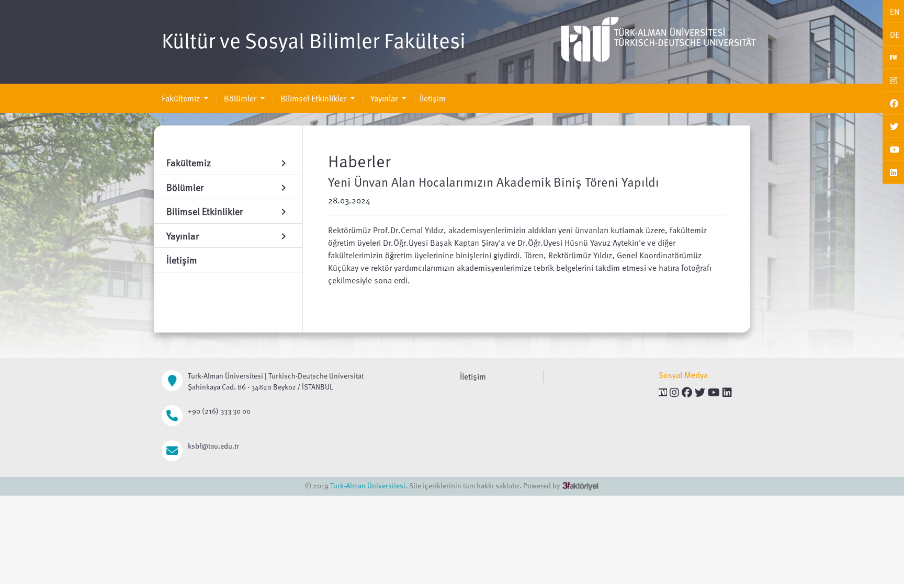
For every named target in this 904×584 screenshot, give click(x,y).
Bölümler (240, 98)
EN (894, 11)
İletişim (433, 98)
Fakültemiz (182, 98)
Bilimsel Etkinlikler (313, 98)
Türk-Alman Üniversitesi (367, 485)
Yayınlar (384, 98)
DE (894, 34)
